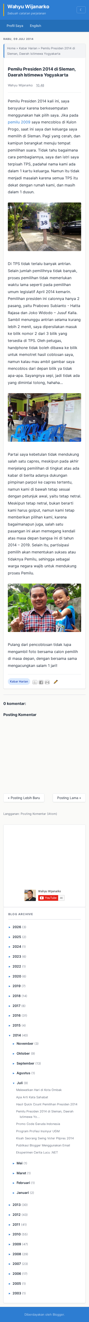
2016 (17, 1015)
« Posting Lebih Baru (24, 798)
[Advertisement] (44, 858)
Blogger (58, 1314)
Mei (20, 1163)
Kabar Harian (28, 48)
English (35, 26)
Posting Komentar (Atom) (39, 814)
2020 (17, 976)
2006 (17, 1273)
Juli (20, 1083)
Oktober (23, 1053)
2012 (17, 1215)
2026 (17, 927)
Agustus (23, 1073)
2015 (17, 1025)
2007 (17, 1264)
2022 (17, 966)
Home (11, 48)
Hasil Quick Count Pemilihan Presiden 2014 (46, 1104)
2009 (17, 1244)
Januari (23, 1193)
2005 (17, 1283)
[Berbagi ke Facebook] (41, 682)
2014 (17, 1035)
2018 (17, 996)
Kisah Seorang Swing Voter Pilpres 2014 (45, 1138)
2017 (16, 1006)
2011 (16, 1224)
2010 (17, 1234)
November (25, 1043)
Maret (21, 1173)
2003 (17, 1293)
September (25, 1063)
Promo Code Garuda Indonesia (38, 1124)
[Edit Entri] (55, 681)
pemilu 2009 (19, 122)
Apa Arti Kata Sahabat (32, 1097)
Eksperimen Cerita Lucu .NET (37, 1152)
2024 (17, 946)
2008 (17, 1254)
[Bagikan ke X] (34, 682)
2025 (17, 937)
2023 (17, 956)
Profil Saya (15, 26)
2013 (17, 1205)
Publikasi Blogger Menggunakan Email (43, 1145)
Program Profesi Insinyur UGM (38, 1131)
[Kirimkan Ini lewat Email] (47, 682)
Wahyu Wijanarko (28, 6)
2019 (17, 986)
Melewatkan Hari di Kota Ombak (39, 1090)
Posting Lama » (69, 798)
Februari (23, 1183)
